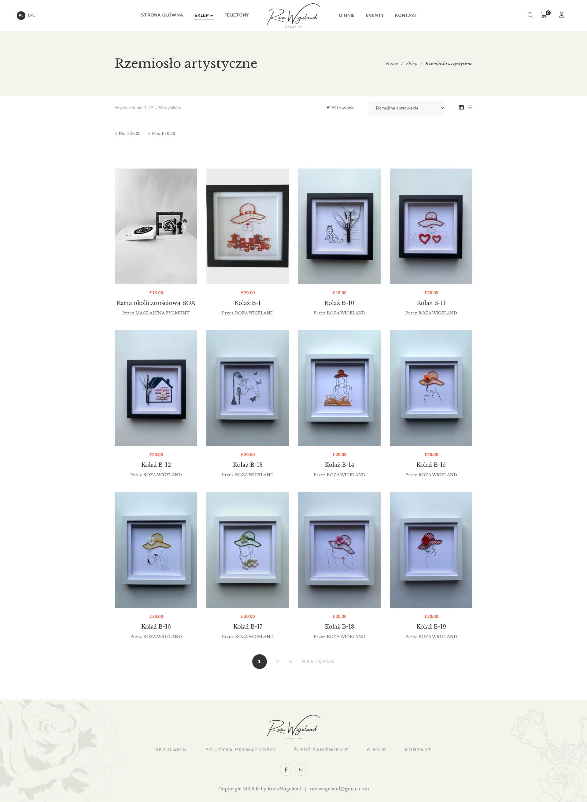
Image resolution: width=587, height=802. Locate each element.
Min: (130, 133)
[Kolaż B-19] (431, 550)
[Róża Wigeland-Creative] (293, 15)
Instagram (301, 769)
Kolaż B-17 (247, 626)
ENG (31, 15)
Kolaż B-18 (339, 626)
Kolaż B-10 (339, 303)
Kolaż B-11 (431, 303)
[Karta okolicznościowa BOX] (156, 226)
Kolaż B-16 (156, 626)
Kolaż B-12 (156, 465)
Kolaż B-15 (431, 465)
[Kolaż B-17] (247, 550)
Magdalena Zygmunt (162, 313)
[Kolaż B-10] (339, 226)
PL (21, 15)
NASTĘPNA (318, 661)
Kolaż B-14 (339, 465)
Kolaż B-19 (431, 626)
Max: (163, 133)
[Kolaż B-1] (247, 226)
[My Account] (562, 15)
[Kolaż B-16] (156, 550)
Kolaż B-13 (248, 465)
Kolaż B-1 (247, 303)
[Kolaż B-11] (431, 226)
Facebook (286, 769)
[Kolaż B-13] (247, 388)
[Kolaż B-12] (156, 388)
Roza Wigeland (254, 313)
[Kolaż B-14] (339, 388)
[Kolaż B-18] (339, 550)
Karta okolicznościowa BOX (155, 303)
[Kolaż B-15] (431, 388)
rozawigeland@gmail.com (339, 789)
